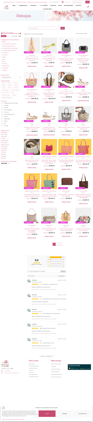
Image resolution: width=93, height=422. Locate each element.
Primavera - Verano (6, 95)
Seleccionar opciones (83, 100)
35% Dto (10, 85)
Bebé (3, 41)
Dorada (3, 136)
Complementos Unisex (9, 50)
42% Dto (4, 87)
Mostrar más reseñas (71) (46, 356)
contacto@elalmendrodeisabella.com (11, 372)
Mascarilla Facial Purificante (48, 328)
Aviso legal (22, 419)
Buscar (63, 271)
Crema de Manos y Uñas (48, 343)
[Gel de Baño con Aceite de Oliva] (41, 284)
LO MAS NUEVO (5, 90)
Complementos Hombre (9, 44)
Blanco (3, 134)
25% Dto (15, 82)
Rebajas (4, 70)
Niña (3, 59)
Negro (3, 150)
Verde (2, 156)
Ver (87, 2)
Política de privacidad (14, 419)
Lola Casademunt (66, 55)
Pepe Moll (32, 55)
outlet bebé (5, 65)
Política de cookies (6, 419)
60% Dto (16, 87)
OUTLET (4, 63)
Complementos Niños (8, 46)
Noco (66, 89)
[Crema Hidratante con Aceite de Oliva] (41, 313)
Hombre (4, 55)
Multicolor (4, 144)
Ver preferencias (82, 413)
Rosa (2, 154)
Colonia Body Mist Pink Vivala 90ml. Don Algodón (54, 299)
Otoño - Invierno (5, 92)
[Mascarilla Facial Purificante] (41, 328)
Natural (3, 148)
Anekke (83, 225)
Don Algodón (66, 191)
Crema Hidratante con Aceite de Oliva (51, 313)
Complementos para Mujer (10, 48)
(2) (5, 163)
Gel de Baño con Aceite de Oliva (49, 284)
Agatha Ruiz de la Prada (49, 156)
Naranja (3, 146)
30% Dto (4, 85)
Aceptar (47, 413)
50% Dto (10, 87)
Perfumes (5, 68)
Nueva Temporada (15, 90)
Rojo (2, 158)
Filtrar (3, 36)
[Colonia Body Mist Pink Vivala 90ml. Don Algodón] (41, 299)
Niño (3, 61)
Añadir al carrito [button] (32, 66)
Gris (2, 138)
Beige (2, 132)
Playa (13, 92)
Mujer (4, 57)
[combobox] (11, 77)
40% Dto (16, 85)
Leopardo (4, 140)
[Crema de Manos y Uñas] (41, 343)
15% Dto (3, 82)
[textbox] (10, 77)
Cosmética (5, 52)
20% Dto (9, 82)
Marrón (3, 142)
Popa (83, 89)
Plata (2, 152)
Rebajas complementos (7, 97)
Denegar (65, 413)
